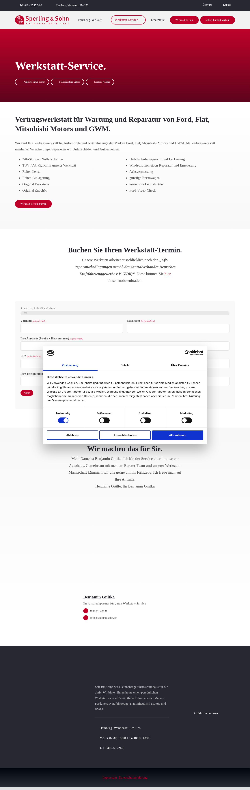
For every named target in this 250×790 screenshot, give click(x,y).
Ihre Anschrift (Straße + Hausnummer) (51, 338)
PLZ (30, 356)
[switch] (104, 420)
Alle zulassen (177, 435)
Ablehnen (72, 435)
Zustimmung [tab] (70, 365)
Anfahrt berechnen (206, 713)
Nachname (140, 320)
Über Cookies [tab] (180, 365)
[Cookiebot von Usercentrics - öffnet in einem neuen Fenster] (187, 353)
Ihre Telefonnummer (40, 373)
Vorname (33, 320)
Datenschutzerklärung (133, 777)
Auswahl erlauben (125, 435)
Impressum (109, 777)
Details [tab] (125, 365)
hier (168, 274)
